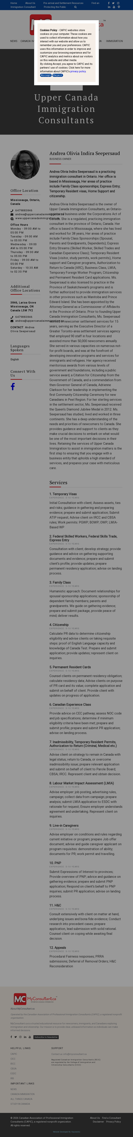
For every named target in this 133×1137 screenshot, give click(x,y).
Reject (57, 75)
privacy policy (78, 71)
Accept (46, 75)
